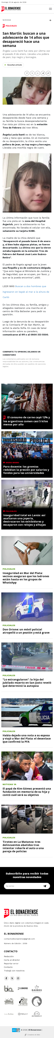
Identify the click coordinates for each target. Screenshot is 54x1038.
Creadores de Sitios (34, 1034)
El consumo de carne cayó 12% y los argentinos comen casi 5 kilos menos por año (26, 421)
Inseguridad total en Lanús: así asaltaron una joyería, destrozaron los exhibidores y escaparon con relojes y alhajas (24, 519)
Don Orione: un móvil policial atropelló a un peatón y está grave (26, 631)
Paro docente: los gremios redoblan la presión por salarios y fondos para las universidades (26, 470)
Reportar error (11, 963)
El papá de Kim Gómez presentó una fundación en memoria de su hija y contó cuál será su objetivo (27, 792)
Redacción (9, 956)
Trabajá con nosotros (14, 970)
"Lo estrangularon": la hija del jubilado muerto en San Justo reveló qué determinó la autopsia (27, 683)
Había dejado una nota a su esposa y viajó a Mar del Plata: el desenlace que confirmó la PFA (27, 738)
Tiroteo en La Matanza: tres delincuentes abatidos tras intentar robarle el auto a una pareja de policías (23, 846)
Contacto (8, 967)
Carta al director (12, 960)
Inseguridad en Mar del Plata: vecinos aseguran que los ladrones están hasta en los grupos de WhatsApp (26, 577)
